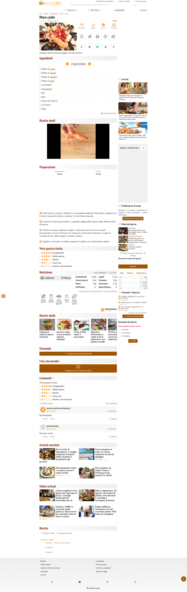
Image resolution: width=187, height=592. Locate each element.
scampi (53, 73)
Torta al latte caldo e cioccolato (80, 334)
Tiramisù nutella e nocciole (135, 248)
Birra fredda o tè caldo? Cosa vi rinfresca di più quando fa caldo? (103, 472)
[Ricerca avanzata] (138, 5)
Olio (43, 93)
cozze (52, 69)
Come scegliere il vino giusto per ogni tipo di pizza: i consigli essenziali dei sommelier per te (66, 495)
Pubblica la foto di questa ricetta (78, 371)
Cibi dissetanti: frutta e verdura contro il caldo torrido (66, 470)
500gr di (48, 69)
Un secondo (126, 333)
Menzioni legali (101, 571)
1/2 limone (46, 105)
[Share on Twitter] (105, 47)
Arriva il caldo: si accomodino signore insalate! (64, 336)
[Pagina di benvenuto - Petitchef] (40, 14)
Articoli (95, 10)
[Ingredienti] (3, 296)
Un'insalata (126, 336)
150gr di (48, 81)
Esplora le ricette (47, 540)
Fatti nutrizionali (109, 113)
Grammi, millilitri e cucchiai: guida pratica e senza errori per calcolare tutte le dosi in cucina (66, 512)
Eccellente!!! (58, 253)
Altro (142, 10)
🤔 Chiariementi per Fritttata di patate (132, 302)
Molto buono (58, 256)
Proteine (49, 543)
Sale (43, 97)
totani (52, 81)
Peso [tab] (122, 273)
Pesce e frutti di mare (62, 543)
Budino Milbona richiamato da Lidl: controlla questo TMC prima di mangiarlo (105, 510)
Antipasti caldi (48, 533)
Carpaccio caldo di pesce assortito (46, 334)
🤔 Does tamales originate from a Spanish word (130, 307)
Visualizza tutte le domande (137, 313)
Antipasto (49, 547)
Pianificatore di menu (132, 218)
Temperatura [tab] (141, 273)
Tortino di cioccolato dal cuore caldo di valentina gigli (115, 336)
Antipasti (49, 552)
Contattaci (100, 561)
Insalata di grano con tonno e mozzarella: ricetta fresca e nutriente (138, 240)
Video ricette (45, 565)
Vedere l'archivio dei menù (132, 253)
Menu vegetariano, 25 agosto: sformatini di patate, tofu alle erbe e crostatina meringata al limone (106, 495)
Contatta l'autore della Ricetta (79, 354)
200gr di (48, 73)
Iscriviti (133, 266)
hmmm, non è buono (62, 266)
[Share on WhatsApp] (97, 47)
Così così (56, 263)
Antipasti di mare (65, 533)
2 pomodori (46, 85)
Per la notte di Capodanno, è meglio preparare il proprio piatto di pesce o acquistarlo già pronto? (58, 455)
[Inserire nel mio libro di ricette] (81, 36)
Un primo (125, 330)
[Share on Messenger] (89, 47)
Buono (55, 259)
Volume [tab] (130, 273)
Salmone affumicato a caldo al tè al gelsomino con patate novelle (98, 337)
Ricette (71, 10)
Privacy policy (101, 565)
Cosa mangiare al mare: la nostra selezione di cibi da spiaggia (104, 453)
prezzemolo (46, 89)
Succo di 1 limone (49, 101)
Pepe (43, 109)
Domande (119, 10)
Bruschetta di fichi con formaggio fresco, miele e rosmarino (138, 232)
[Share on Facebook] (81, 47)
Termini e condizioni (103, 568)
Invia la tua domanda (134, 316)
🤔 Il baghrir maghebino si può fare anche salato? (131, 297)
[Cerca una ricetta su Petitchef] (135, 5)
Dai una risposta (123, 300)
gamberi (53, 77)
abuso (114, 419)
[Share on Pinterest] (113, 47)
